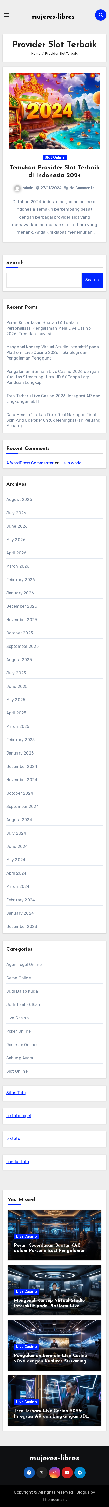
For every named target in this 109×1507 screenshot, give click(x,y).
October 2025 (19, 633)
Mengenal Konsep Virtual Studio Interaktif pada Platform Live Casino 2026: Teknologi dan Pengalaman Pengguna (52, 353)
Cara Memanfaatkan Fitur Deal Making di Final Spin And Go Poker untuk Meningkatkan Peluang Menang (53, 420)
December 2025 (21, 606)
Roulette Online (21, 1044)
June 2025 (17, 686)
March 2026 (18, 566)
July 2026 (16, 513)
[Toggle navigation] (7, 15)
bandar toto (17, 1161)
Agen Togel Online (24, 964)
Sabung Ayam (19, 1058)
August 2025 (19, 659)
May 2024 (16, 859)
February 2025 (20, 739)
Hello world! (72, 463)
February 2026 (20, 579)
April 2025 (16, 713)
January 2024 (20, 913)
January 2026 (20, 593)
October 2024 (19, 793)
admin (28, 188)
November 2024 (22, 779)
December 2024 (22, 766)
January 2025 (20, 753)
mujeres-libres (53, 17)
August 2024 (19, 819)
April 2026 (16, 553)
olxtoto (13, 1138)
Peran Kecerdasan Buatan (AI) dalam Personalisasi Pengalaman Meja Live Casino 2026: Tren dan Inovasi (48, 328)
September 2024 (22, 806)
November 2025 (21, 619)
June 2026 (17, 526)
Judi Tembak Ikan (23, 1004)
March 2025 (17, 726)
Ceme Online (18, 978)
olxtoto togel (18, 1115)
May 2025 (15, 699)
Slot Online (55, 157)
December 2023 (21, 926)
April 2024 (16, 873)
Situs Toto (16, 1092)
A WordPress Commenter (30, 463)
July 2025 (16, 673)
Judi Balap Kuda (22, 991)
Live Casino (17, 1018)
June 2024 (17, 846)
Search (15, 262)
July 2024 (16, 833)
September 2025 (22, 646)
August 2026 (19, 499)
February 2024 (20, 900)
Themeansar (54, 1499)
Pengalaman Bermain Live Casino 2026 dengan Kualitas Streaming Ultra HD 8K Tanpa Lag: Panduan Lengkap (52, 377)
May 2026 (16, 539)
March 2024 (18, 886)
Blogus (82, 1492)
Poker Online (18, 1031)
